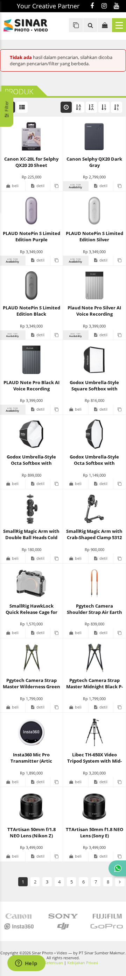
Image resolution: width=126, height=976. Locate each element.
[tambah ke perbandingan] (56, 186)
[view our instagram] (104, 6)
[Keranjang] (105, 25)
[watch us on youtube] (116, 6)
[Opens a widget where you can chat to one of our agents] (26, 964)
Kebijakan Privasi (82, 962)
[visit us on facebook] (92, 6)
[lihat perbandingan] (76, 25)
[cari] (90, 25)
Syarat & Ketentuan (45, 962)
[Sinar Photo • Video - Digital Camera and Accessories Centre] (31, 25)
